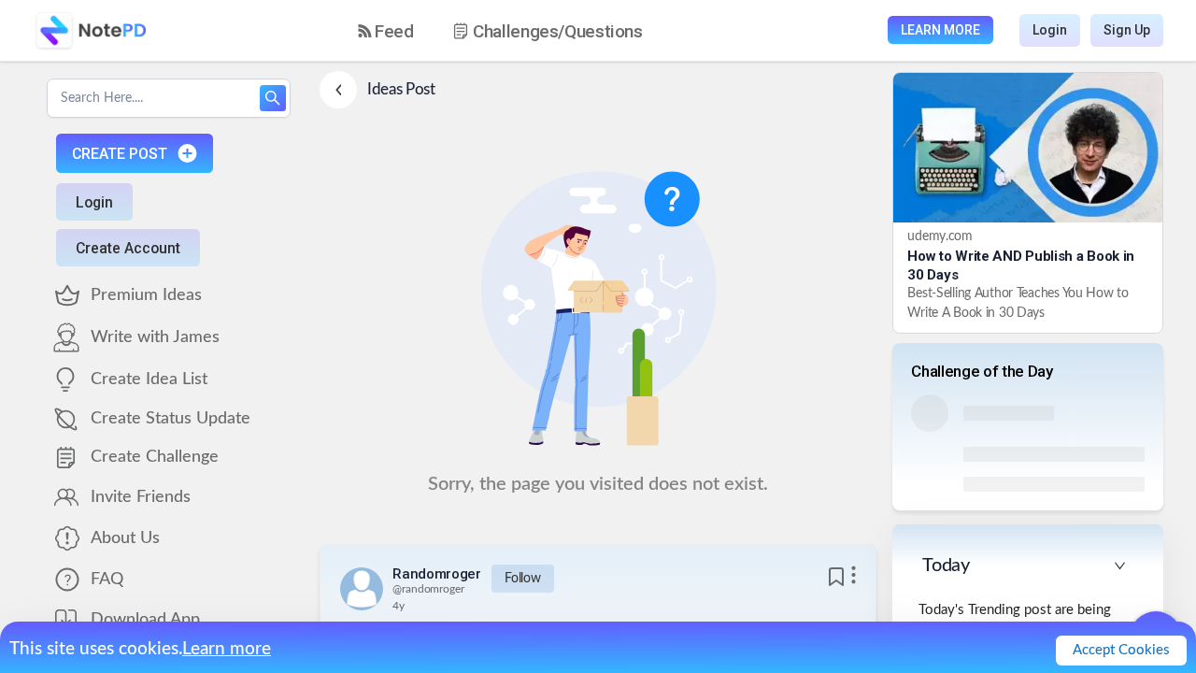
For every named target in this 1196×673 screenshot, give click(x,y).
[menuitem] (386, 31)
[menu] (516, 30)
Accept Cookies (1121, 650)
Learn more (226, 649)
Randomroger (436, 574)
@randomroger (428, 588)
